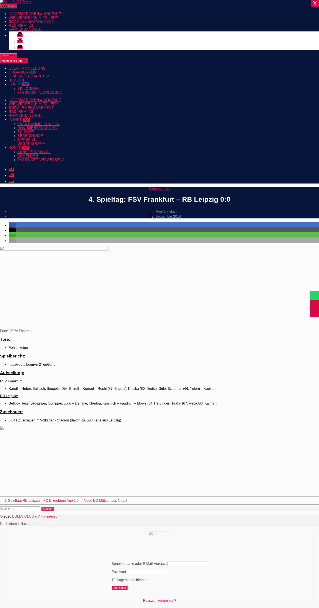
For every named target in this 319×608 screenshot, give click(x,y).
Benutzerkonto (34, 152)
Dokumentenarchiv (29, 76)
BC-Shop (17, 80)
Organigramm (23, 72)
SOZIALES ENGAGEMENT (31, 21)
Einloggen (28, 88)
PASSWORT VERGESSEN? (40, 160)
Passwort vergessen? (159, 600)
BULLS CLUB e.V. (26, 516)
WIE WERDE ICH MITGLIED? (33, 18)
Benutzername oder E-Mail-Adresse (139, 563)
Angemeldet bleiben (132, 580)
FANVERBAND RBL (25, 29)
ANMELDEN (27, 156)
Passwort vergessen (39, 92)
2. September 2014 (166, 216)
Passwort (119, 572)
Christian (170, 211)
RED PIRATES (21, 25)
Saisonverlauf (159, 189)
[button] (12, 225)
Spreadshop (30, 136)
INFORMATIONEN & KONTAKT (35, 14)
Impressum (51, 516)
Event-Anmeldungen (38, 124)
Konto (15, 84)
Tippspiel (26, 139)
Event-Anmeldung (27, 68)
